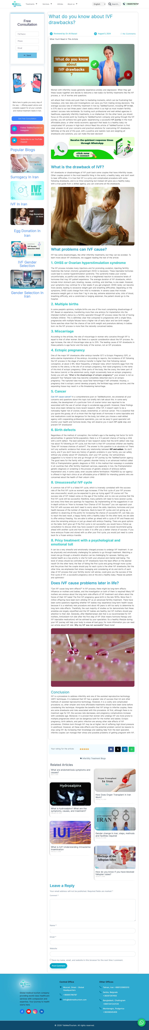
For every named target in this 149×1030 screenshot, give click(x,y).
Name (53, 925)
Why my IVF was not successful (88, 625)
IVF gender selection (27, 264)
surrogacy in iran (24, 177)
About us (71, 4)
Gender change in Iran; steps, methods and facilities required (115, 834)
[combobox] (114, 4)
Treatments (30, 4)
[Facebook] (22, 1011)
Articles (60, 4)
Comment (54, 895)
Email (53, 937)
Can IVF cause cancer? (61, 397)
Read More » (55, 777)
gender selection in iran (27, 294)
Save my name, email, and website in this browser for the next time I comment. (87, 960)
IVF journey (116, 120)
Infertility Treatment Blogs (94, 758)
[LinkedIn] (41, 1011)
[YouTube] (28, 1011)
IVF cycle (118, 422)
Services (46, 4)
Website (53, 948)
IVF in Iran (18, 204)
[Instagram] (35, 1011)
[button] (111, 749)
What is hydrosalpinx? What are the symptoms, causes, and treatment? (69, 809)
